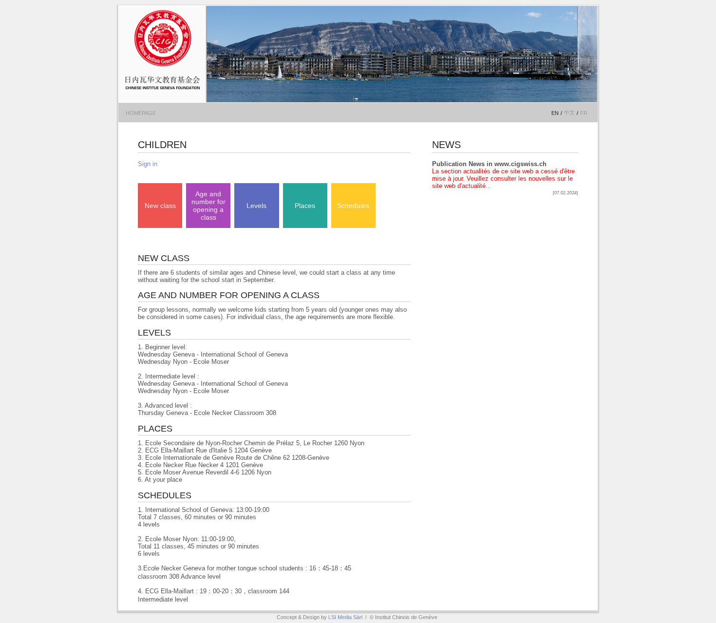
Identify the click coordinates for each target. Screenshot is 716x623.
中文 (569, 112)
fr (583, 113)
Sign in (147, 164)
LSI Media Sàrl (345, 617)
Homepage (141, 113)
